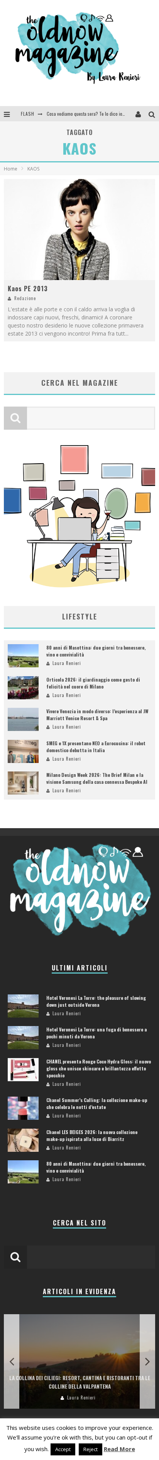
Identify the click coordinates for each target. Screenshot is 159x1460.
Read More (119, 1449)
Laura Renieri (66, 663)
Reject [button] (90, 1449)
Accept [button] (63, 1449)
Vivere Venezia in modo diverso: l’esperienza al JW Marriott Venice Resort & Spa (97, 714)
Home (10, 168)
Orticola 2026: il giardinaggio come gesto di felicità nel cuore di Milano (93, 683)
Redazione (25, 298)
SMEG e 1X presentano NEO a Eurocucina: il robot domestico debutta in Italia (95, 746)
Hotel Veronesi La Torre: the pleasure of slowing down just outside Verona (96, 1001)
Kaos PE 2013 (28, 288)
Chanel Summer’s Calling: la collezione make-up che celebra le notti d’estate (96, 1103)
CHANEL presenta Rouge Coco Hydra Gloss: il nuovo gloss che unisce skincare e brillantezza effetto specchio (98, 1068)
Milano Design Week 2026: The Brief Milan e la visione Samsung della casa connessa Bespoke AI (96, 778)
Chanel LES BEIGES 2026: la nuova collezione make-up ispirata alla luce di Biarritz (91, 1135)
